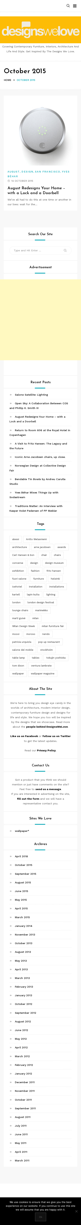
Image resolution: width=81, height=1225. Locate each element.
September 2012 (25, 1012)
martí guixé (18, 618)
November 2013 (25, 934)
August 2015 (23, 882)
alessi (15, 539)
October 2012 (23, 1003)
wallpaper (18, 673)
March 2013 (22, 978)
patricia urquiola (21, 642)
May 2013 (21, 960)
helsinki (55, 578)
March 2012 (22, 1056)
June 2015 (21, 891)
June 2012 (21, 1030)
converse (17, 563)
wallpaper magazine (42, 673)
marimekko (41, 610)
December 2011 (25, 1082)
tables (35, 657)
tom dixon (18, 665)
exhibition (18, 570)
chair (44, 555)
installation (35, 586)
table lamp (18, 657)
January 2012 (23, 1073)
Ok (40, 1216)
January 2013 (23, 995)
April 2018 (21, 856)
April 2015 (21, 908)
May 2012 (21, 1038)
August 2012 (23, 1021)
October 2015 (23, 864)
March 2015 (22, 917)
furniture (38, 578)
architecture (19, 547)
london (16, 602)
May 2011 (20, 1142)
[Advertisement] (40, 319)
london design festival (41, 602)
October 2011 (23, 1099)
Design (27, 171)
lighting (50, 594)
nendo (46, 634)
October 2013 (23, 943)
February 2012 (24, 1064)
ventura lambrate (41, 665)
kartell (16, 594)
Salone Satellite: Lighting (31, 394)
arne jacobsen (42, 547)
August (14, 171)
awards (61, 547)
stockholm (46, 649)
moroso (30, 634)
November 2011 (25, 1090)
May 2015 (21, 899)
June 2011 (21, 1134)
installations (56, 586)
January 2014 (23, 925)
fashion (35, 570)
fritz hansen (54, 570)
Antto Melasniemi (36, 539)
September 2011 (25, 1108)
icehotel (17, 586)
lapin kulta (33, 594)
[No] (76, 1211)
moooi (15, 634)
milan (35, 618)
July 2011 (21, 1125)
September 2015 (25, 873)
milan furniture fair (53, 626)
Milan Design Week (23, 626)
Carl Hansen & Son (23, 555)
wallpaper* (22, 830)
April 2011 (21, 1151)
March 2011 (22, 1160)
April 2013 (21, 969)
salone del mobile (22, 649)
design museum (54, 563)
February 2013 (24, 986)
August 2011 (23, 1117)
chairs (57, 555)
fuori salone (19, 578)
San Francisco (47, 171)
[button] (68, 6)
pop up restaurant (49, 642)
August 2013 (23, 951)
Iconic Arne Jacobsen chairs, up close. (40, 456)
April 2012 (21, 1047)
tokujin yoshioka (56, 657)
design (34, 563)
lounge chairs (20, 610)
